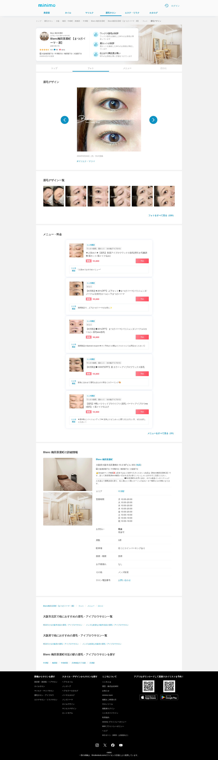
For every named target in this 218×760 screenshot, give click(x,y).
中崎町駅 (64, 662)
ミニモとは (106, 681)
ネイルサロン (39, 686)
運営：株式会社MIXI (110, 686)
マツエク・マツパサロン (44, 690)
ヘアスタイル (67, 681)
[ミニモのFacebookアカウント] (112, 745)
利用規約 (105, 717)
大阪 (57, 21)
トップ (38, 21)
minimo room (107, 695)
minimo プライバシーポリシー (114, 721)
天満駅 (92, 662)
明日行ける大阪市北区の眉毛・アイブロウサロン (62, 624)
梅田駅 (54, 662)
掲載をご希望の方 (109, 699)
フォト (145, 21)
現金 (120, 528)
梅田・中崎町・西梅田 (71, 21)
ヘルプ (105, 730)
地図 (138, 464)
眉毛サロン (48, 21)
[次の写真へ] (153, 120)
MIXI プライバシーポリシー (113, 726)
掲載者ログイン (108, 708)
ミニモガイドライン (110, 713)
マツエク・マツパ (86, 161)
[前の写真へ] (65, 120)
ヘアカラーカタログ (70, 690)
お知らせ (105, 690)
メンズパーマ (67, 699)
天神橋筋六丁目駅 (79, 662)
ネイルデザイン (68, 704)
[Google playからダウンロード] (169, 698)
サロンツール (107, 704)
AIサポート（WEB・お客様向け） (115, 735)
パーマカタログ (68, 695)
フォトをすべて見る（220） (161, 215)
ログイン (175, 5)
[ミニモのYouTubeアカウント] (120, 745)
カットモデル (67, 713)
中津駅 (85, 21)
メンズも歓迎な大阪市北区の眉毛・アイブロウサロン (107, 624)
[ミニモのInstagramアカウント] (97, 745)
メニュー (127, 68)
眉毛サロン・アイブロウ (44, 695)
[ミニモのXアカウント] (105, 745)
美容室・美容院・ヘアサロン (45, 681)
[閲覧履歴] (166, 5)
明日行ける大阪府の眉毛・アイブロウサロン (61, 643)
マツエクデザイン (69, 708)
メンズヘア (66, 686)
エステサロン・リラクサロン (45, 699)
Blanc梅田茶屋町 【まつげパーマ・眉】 (124, 21)
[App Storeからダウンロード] (148, 698)
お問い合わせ (124, 580)
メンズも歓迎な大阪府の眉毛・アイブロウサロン (101, 643)
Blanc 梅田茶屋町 (98, 21)
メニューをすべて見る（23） (161, 433)
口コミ (164, 68)
